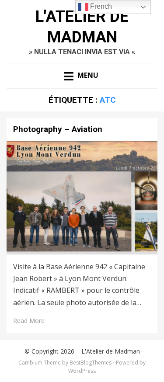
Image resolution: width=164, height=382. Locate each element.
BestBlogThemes (91, 362)
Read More (29, 320)
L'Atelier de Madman (110, 351)
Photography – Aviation (57, 129)
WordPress (82, 371)
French (100, 6)
